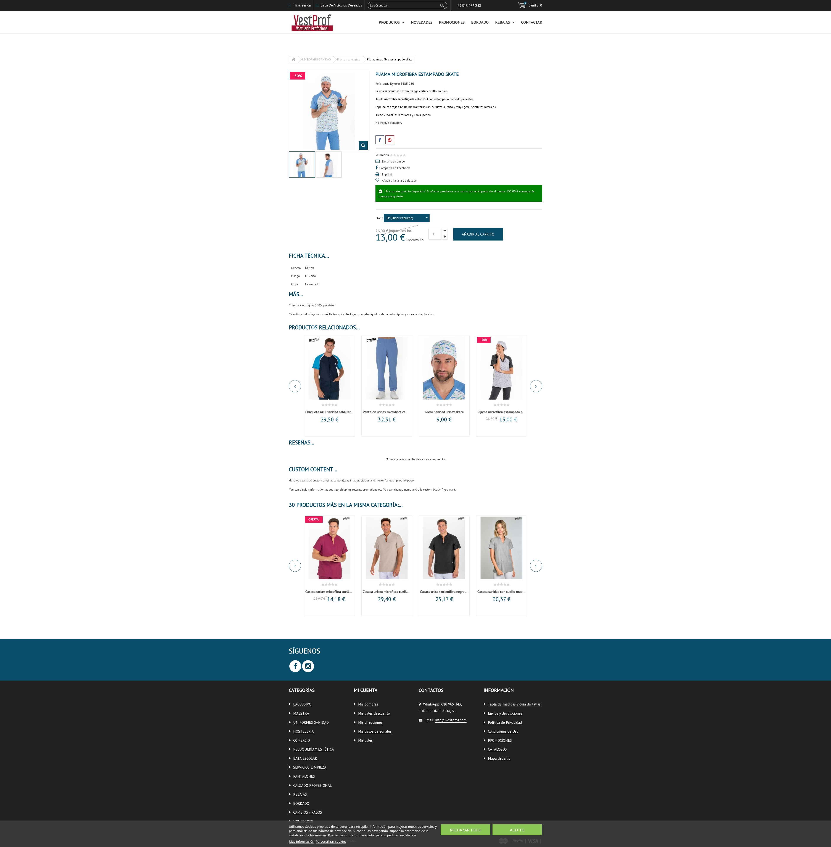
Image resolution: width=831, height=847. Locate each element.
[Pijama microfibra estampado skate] (302, 164)
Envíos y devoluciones (505, 713)
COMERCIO (301, 740)
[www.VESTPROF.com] (329, 22)
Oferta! (313, 519)
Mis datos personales (374, 731)
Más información (301, 841)
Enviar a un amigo (393, 161)
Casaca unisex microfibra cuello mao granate (337, 591)
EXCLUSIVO (302, 704)
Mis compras (368, 704)
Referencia (382, 84)
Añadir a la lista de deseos (399, 180)
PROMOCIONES (452, 22)
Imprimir (387, 174)
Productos (389, 22)
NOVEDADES (421, 22)
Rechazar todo (466, 829)
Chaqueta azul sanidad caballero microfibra (336, 412)
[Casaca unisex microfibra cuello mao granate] (329, 548)
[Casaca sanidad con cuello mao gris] (501, 548)
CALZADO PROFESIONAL (312, 785)
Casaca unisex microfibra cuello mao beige (393, 591)
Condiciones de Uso (503, 731)
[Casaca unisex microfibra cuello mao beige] (387, 548)
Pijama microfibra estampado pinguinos (505, 412)
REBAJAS (502, 22)
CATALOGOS (497, 749)
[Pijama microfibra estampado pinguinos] (501, 368)
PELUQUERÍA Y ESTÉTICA (313, 749)
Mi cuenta (365, 690)
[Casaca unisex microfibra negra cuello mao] (444, 548)
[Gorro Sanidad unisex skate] (444, 368)
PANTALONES (304, 776)
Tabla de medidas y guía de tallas (514, 704)
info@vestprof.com (451, 720)
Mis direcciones (370, 722)
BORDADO (480, 22)
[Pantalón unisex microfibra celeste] (387, 368)
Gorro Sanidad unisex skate (444, 412)
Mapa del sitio (499, 758)
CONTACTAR (531, 22)
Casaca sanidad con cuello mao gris (502, 591)
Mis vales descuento (374, 713)
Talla (380, 218)
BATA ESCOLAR (305, 758)
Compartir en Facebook (394, 168)
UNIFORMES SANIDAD (311, 722)
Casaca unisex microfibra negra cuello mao (451, 591)
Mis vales (365, 740)
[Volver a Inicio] (293, 59)
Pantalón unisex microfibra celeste (388, 412)
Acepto (517, 829)
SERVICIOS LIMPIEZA (309, 767)
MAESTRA (301, 713)
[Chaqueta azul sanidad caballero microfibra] (329, 368)
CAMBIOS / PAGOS (307, 812)
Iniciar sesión (301, 5)
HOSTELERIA (303, 731)
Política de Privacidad (505, 722)
